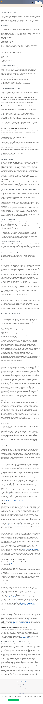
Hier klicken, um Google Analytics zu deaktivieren (13, 500)
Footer (2, 9)
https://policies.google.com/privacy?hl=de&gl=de (17, 524)
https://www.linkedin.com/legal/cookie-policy (29, 604)
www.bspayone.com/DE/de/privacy (27, 637)
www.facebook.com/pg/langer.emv (7, 563)
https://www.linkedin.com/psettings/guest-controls (18, 596)
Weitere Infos (33, 700)
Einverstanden (13, 700)
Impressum (21, 686)
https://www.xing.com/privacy (31, 619)
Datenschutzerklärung (9, 9)
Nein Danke (25, 700)
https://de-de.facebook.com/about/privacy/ (30, 549)
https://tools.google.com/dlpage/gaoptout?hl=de (16, 493)
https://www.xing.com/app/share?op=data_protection (21, 622)
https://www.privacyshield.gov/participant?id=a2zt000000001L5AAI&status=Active (16, 471)
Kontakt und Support (21, 684)
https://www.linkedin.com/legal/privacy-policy (28, 603)
